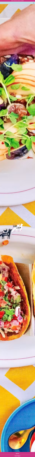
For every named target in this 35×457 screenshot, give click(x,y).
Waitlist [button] (17, 453)
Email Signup (17, 455)
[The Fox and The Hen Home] (3, 2)
